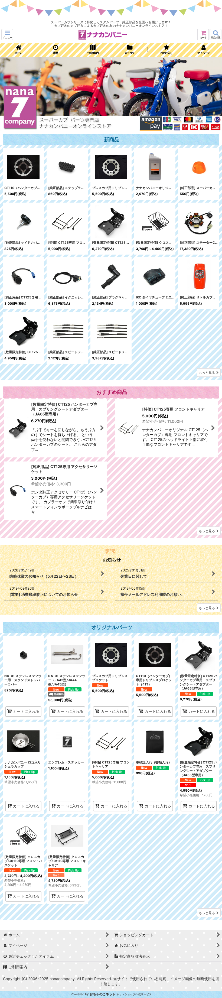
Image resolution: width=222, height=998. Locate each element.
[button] (7, 34)
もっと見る (207, 372)
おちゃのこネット (103, 994)
